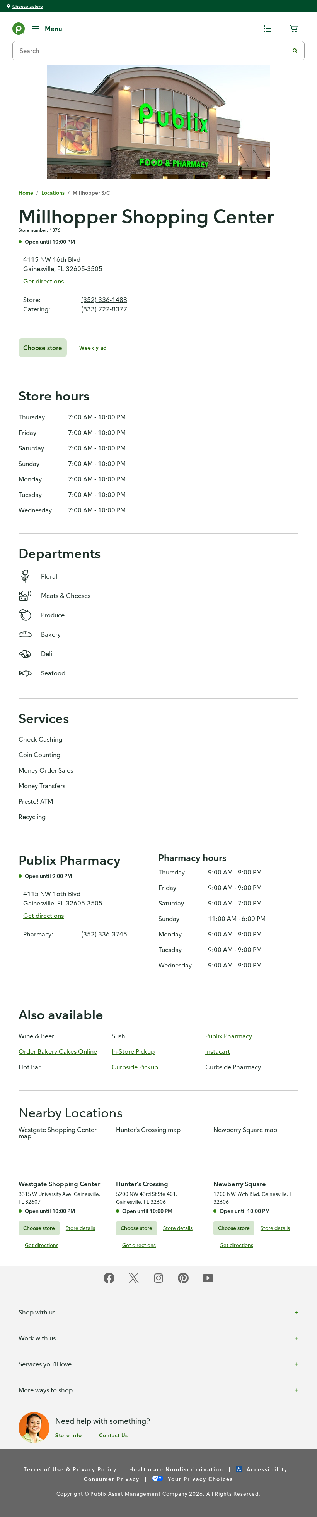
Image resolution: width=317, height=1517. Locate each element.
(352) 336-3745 (104, 934)
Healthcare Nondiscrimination (176, 1469)
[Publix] (18, 30)
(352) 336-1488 (104, 300)
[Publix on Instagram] (158, 1282)
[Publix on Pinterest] (183, 1282)
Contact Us (113, 1435)
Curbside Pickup (135, 1067)
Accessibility (267, 1469)
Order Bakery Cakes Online (58, 1051)
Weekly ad (93, 347)
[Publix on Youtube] (208, 1282)
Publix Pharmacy (228, 1036)
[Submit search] (295, 51)
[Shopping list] (267, 28)
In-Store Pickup (133, 1051)
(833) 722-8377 (104, 309)
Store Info (68, 1435)
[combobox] (154, 51)
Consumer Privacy (112, 1479)
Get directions (43, 281)
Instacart (217, 1051)
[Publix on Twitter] (134, 1282)
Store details (80, 1228)
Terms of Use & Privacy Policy (70, 1469)
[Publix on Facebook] (109, 1282)
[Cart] (294, 28)
